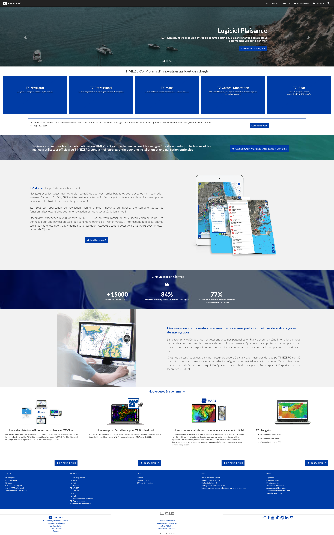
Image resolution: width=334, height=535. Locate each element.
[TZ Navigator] (35, 99)
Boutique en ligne (273, 483)
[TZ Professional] (101, 99)
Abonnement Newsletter (276, 488)
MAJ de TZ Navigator (13, 485)
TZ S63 (73, 493)
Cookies (56, 531)
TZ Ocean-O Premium (144, 483)
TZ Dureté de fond (77, 501)
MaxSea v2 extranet (167, 526)
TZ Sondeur (75, 485)
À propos (286, 3)
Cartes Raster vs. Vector (210, 477)
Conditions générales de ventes (55, 520)
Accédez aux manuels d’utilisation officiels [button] (260, 148)
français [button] (319, 3)
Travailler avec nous (274, 493)
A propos (270, 477)
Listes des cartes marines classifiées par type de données (223, 488)
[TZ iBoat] (299, 99)
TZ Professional (11, 480)
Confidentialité (55, 526)
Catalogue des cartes (213, 485)
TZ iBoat (8, 483)
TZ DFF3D (74, 490)
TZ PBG (73, 483)
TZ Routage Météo (77, 477)
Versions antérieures (167, 520)
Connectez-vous (259, 125)
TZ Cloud (139, 477)
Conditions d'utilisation (56, 523)
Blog (266, 3)
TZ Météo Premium (143, 480)
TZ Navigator (10, 477)
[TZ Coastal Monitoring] (233, 99)
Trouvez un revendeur (275, 485)
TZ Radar (73, 480)
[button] (25, 36)
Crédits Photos (56, 528)
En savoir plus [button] (67, 463)
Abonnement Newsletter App (278, 490)
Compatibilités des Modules (81, 503)
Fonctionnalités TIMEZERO (15, 490)
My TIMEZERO (302, 3)
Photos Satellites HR (209, 483)
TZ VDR (73, 496)
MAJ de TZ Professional (14, 488)
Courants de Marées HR (210, 480)
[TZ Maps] (167, 99)
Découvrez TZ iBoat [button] (255, 48)
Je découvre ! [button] (97, 240)
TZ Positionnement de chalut (81, 498)
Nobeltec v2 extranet (167, 528)
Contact (275, 3)
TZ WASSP (74, 488)
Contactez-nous (272, 480)
